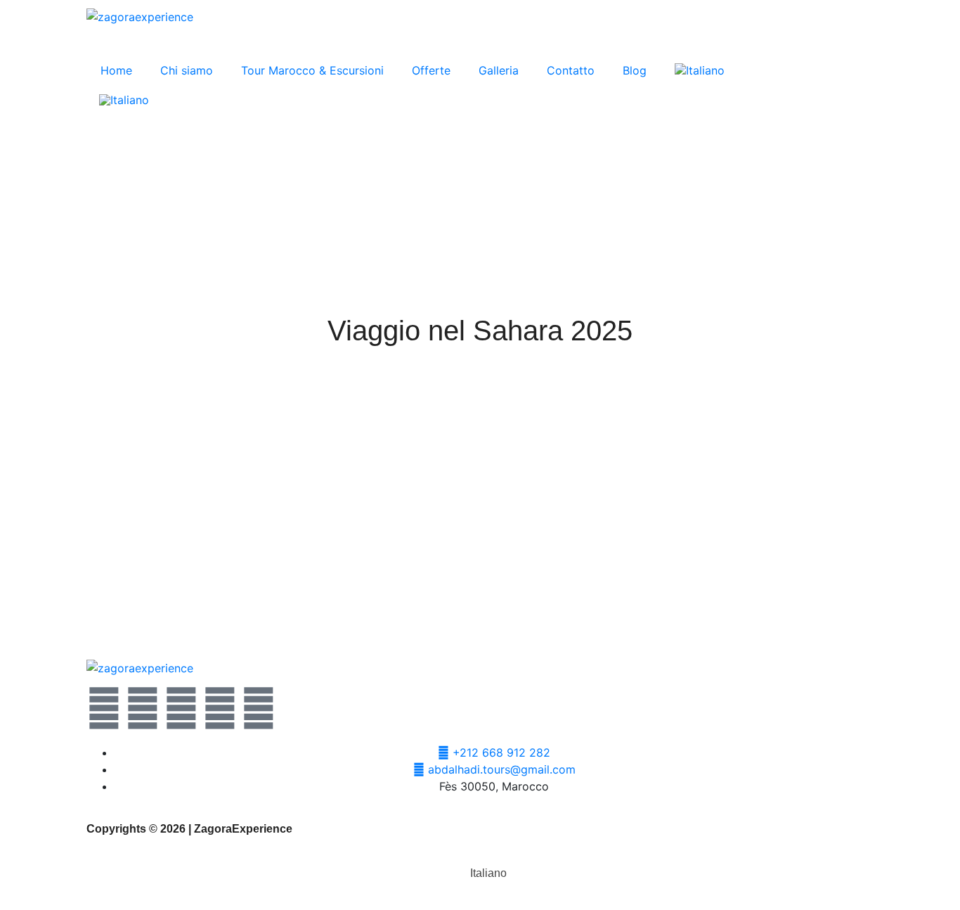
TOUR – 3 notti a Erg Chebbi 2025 (156, 602)
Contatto (571, 70)
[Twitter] (104, 708)
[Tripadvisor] (258, 708)
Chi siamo (186, 70)
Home (116, 70)
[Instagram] (220, 708)
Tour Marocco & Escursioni (312, 70)
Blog (635, 70)
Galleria (499, 70)
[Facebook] (142, 708)
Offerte (431, 70)
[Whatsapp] (181, 708)
